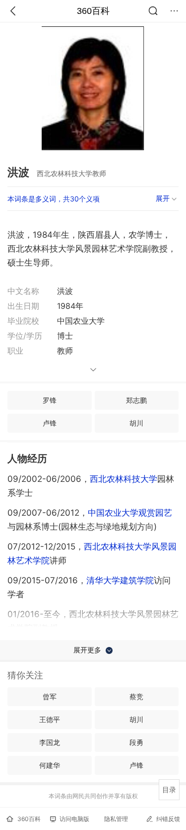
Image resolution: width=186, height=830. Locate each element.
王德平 (49, 719)
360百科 (93, 11)
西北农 (123, 479)
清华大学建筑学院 (120, 580)
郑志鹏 (136, 400)
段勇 (136, 742)
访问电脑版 (74, 819)
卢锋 (50, 423)
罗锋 (50, 400)
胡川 (136, 423)
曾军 (50, 696)
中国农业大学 (113, 513)
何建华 (49, 765)
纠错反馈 (168, 819)
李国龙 (49, 742)
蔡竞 (136, 696)
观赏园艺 (155, 513)
